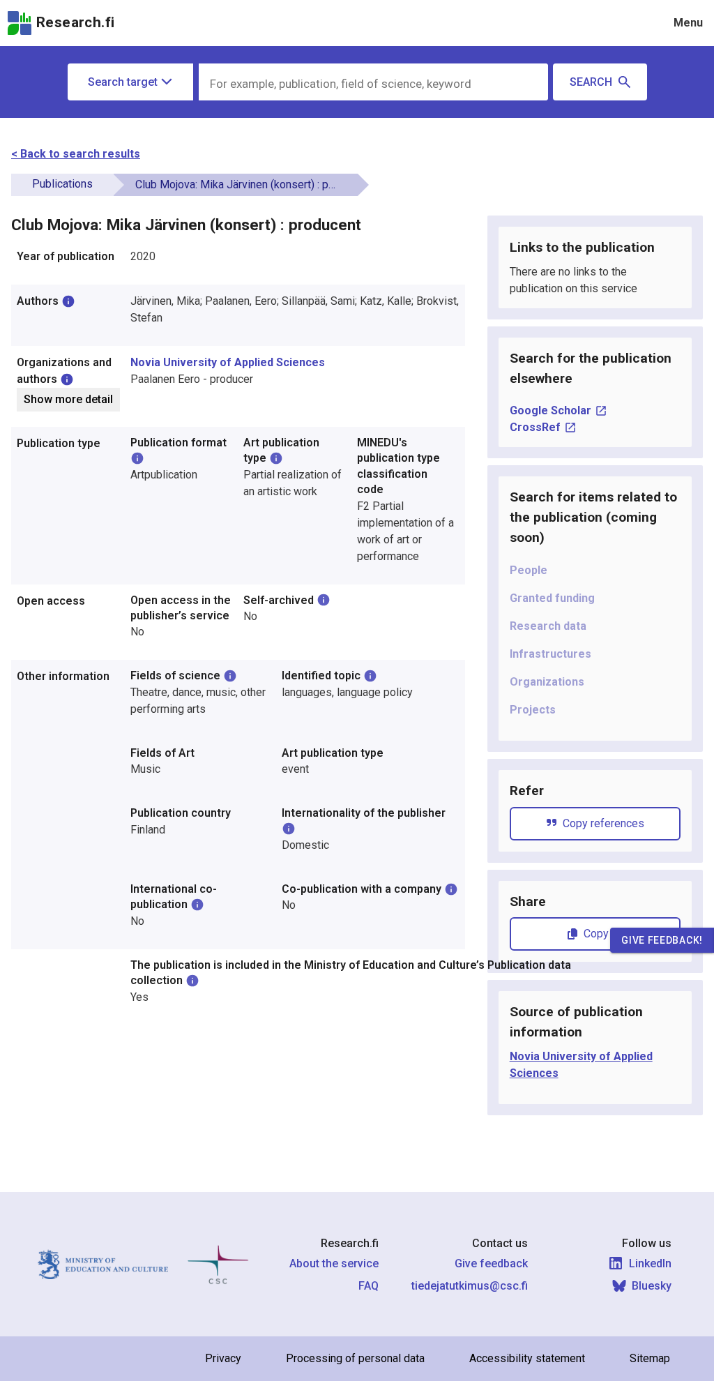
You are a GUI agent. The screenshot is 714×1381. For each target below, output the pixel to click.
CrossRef (535, 427)
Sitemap (650, 1358)
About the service (334, 1263)
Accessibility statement (527, 1358)
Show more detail (68, 399)
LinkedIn (650, 1263)
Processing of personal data (355, 1358)
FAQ (368, 1285)
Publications (62, 183)
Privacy (223, 1358)
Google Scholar (550, 410)
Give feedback (491, 1263)
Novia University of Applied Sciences (227, 362)
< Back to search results (75, 153)
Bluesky (651, 1285)
